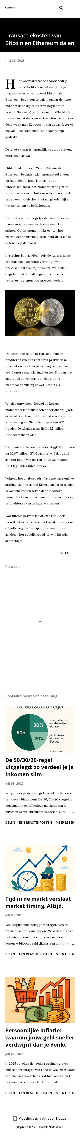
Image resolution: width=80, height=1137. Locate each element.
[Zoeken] (61, 8)
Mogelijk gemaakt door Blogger (43, 1118)
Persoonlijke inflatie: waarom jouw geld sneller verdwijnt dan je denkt (39, 1037)
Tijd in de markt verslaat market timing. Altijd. (38, 902)
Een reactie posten (35, 822)
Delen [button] (64, 553)
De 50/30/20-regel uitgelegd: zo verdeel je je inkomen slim (39, 767)
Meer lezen (65, 822)
